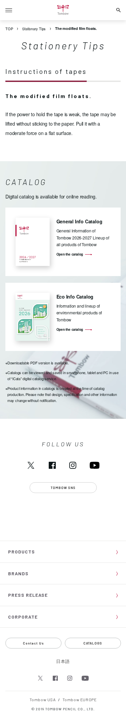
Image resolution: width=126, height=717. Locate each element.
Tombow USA (43, 699)
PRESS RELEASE (28, 595)
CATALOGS (92, 643)
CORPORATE (23, 617)
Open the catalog (69, 254)
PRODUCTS (21, 551)
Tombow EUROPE (79, 699)
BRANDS (18, 573)
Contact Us (33, 643)
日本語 (63, 661)
